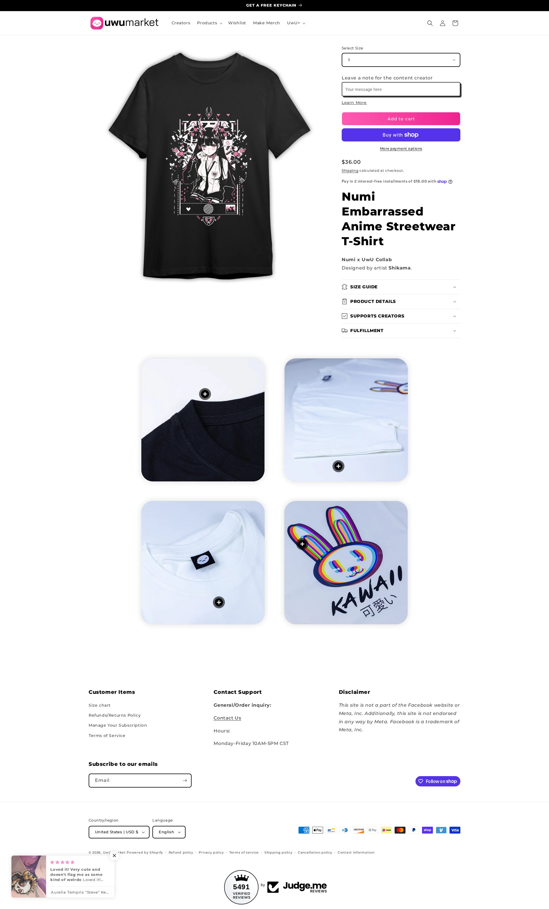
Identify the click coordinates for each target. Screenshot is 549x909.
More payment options (401, 148)
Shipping (350, 170)
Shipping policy (278, 852)
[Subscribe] (184, 781)
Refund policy (181, 852)
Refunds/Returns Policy (115, 715)
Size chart (100, 705)
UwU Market (114, 852)
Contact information (356, 852)
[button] (209, 23)
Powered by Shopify (145, 852)
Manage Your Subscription (118, 725)
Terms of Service (107, 735)
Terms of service (244, 852)
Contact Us (227, 718)
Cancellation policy (315, 852)
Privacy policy (211, 852)
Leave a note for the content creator (387, 78)
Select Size (352, 48)
